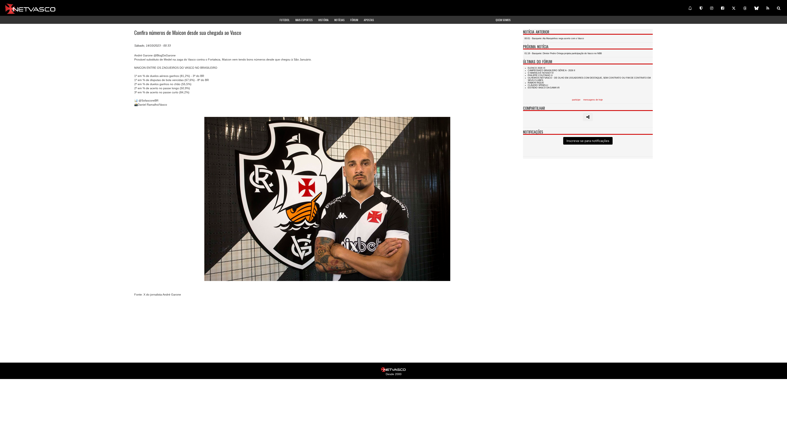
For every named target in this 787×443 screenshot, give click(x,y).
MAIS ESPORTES (304, 20)
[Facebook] (723, 8)
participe (576, 99)
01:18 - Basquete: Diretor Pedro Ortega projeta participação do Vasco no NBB (563, 53)
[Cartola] (701, 8)
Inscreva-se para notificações (587, 141)
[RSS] (768, 8)
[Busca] (778, 8)
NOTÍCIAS (339, 20)
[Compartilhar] (588, 117)
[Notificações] (690, 8)
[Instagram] (712, 8)
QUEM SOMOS (503, 20)
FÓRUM (354, 20)
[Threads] (745, 8)
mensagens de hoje (593, 99)
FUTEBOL (285, 20)
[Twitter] (733, 8)
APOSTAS (369, 20)
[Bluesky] (756, 8)
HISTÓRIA (323, 20)
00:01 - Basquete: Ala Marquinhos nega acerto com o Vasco (554, 38)
